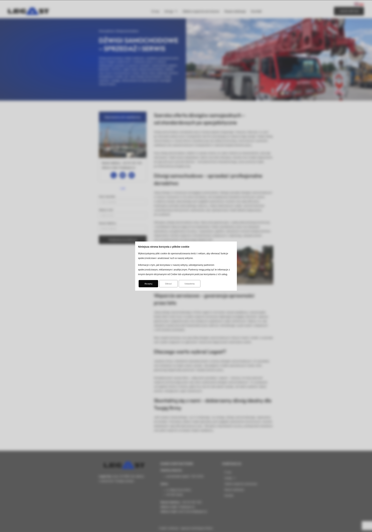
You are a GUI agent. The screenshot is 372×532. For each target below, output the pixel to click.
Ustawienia (190, 284)
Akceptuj (148, 284)
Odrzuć (168, 284)
